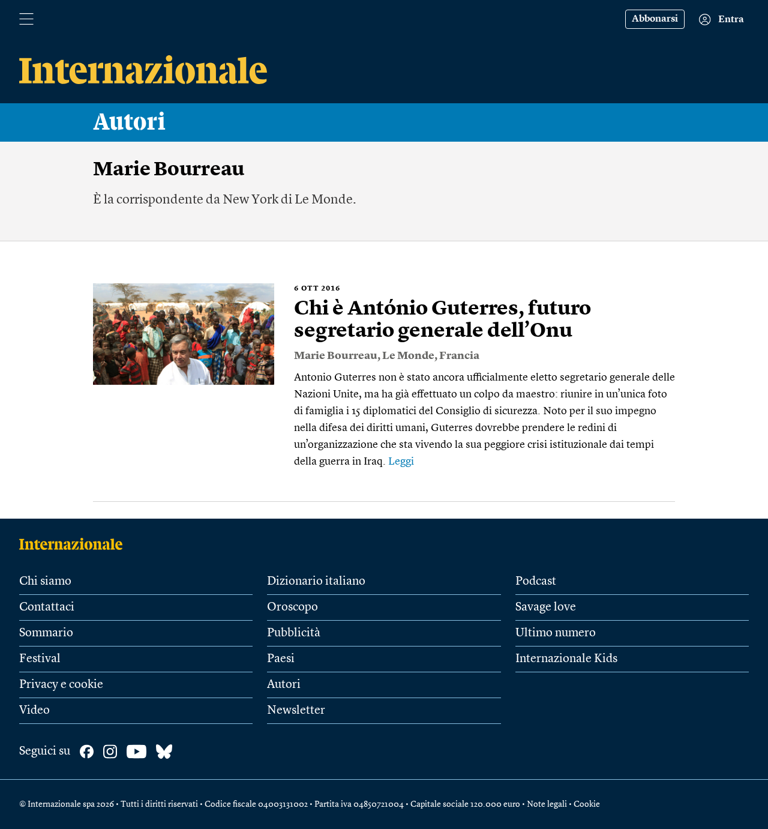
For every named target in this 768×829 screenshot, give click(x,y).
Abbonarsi (655, 19)
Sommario (46, 633)
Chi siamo (45, 582)
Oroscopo (292, 607)
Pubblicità (293, 633)
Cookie (587, 804)
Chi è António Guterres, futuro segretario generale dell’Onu (442, 320)
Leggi (401, 461)
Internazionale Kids (566, 659)
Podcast (535, 582)
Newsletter (296, 711)
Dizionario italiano (316, 582)
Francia (459, 356)
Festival (40, 659)
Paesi (281, 659)
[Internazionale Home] (74, 544)
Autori (129, 122)
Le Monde (408, 356)
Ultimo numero (555, 633)
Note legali (547, 804)
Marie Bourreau (335, 356)
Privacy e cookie (61, 685)
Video (34, 711)
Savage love (545, 607)
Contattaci (46, 607)
